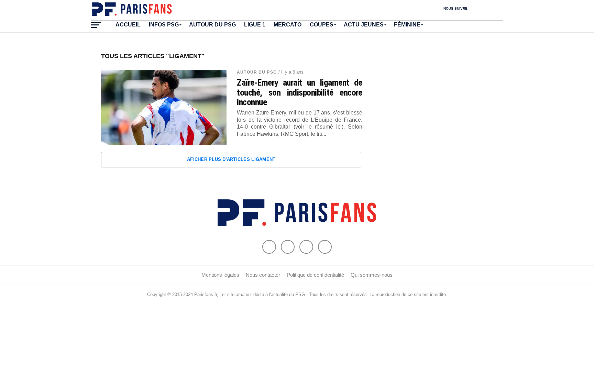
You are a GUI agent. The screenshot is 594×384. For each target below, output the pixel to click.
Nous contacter (263, 275)
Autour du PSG (212, 25)
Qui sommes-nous (372, 275)
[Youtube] (306, 247)
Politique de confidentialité (315, 275)
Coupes (321, 25)
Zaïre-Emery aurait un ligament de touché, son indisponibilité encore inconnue (299, 92)
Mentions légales (220, 275)
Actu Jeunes (364, 25)
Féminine (407, 25)
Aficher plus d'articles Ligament (231, 159)
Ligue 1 (254, 25)
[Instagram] (325, 247)
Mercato (287, 25)
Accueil (128, 25)
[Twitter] (288, 247)
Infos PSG (164, 25)
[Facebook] (269, 247)
